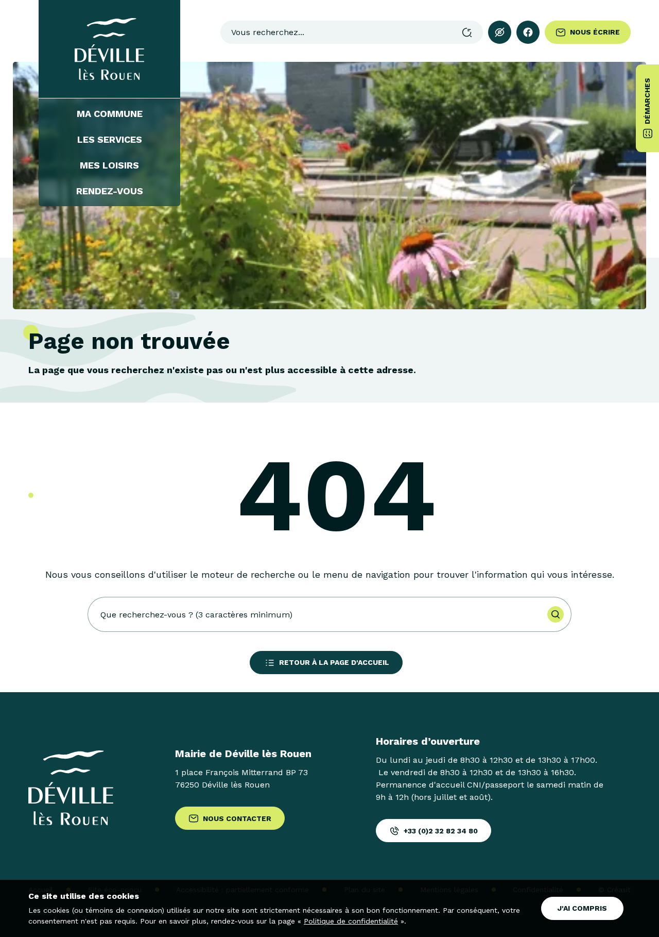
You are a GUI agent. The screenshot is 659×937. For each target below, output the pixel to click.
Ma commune (110, 114)
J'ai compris (582, 908)
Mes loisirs (109, 165)
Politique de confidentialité (351, 921)
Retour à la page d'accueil (334, 662)
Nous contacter (237, 818)
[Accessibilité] (499, 32)
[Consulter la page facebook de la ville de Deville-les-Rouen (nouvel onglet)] (528, 32)
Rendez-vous (109, 191)
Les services (109, 140)
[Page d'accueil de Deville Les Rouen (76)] (109, 49)
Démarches (647, 101)
